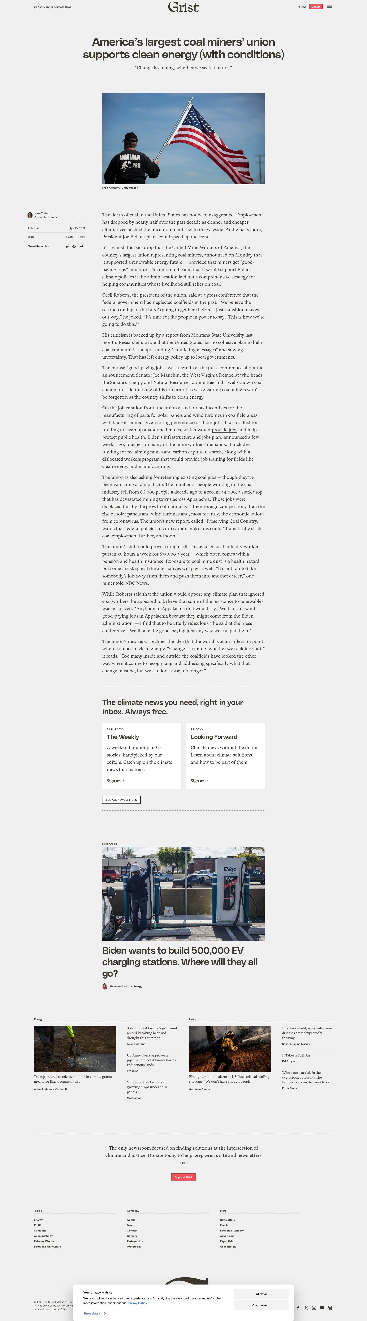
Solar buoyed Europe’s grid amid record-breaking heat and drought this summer (152, 1033)
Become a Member (232, 1230)
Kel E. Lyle (288, 1061)
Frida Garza (289, 1088)
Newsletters (227, 1219)
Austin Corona (136, 1043)
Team (130, 1225)
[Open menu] (329, 7)
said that (142, 594)
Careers (132, 1235)
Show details (92, 1313)
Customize (259, 1305)
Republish (226, 1241)
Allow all (261, 1294)
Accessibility (228, 1246)
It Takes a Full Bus (296, 1055)
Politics (39, 1225)
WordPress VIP (65, 1305)
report (172, 335)
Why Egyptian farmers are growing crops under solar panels (147, 1087)
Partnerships (135, 1241)
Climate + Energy (74, 236)
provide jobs (224, 429)
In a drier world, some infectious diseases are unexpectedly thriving (307, 1033)
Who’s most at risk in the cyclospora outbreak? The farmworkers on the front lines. (306, 1077)
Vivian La (132, 1070)
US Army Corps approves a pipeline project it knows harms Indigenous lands (151, 1060)
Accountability (43, 1235)
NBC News (136, 583)
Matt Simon (134, 1097)
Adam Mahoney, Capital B (50, 1089)
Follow (301, 6)
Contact (132, 1230)
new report (139, 641)
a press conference (222, 295)
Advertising (227, 1235)
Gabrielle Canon (199, 1089)
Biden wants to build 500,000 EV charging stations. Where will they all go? (180, 961)
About (131, 1219)
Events (224, 1225)
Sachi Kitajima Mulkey (296, 1043)
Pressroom (134, 1246)
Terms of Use (41, 1309)
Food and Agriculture (47, 1246)
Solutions (40, 1230)
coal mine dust (207, 561)
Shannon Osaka (119, 986)
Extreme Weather (44, 1241)
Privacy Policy (59, 1309)
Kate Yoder (42, 213)
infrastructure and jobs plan (192, 437)
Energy (137, 986)
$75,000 (168, 554)
